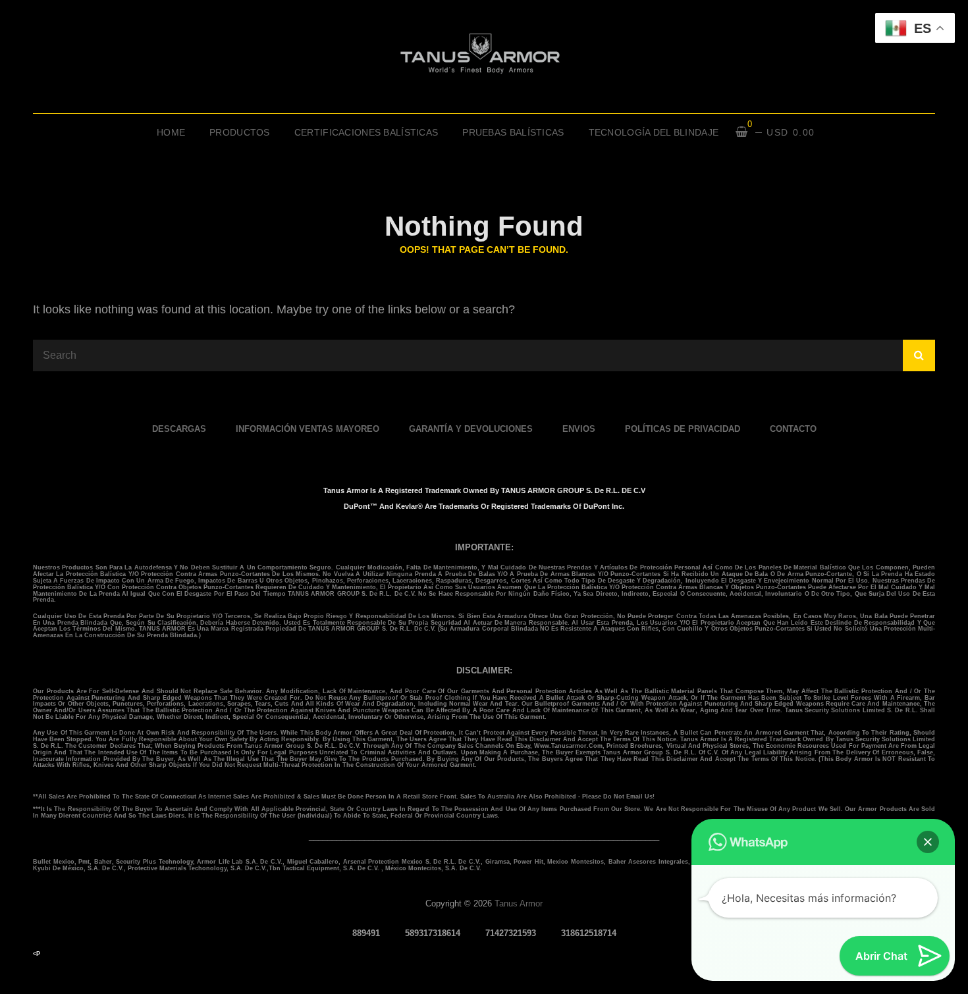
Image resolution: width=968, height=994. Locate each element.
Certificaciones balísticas (366, 132)
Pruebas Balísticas (513, 132)
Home (171, 132)
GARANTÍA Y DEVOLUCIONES (471, 429)
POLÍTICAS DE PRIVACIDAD (682, 429)
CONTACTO (793, 429)
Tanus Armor (519, 903)
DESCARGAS (179, 429)
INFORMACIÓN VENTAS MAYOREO (307, 429)
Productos (239, 132)
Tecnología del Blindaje (654, 132)
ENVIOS (578, 429)
